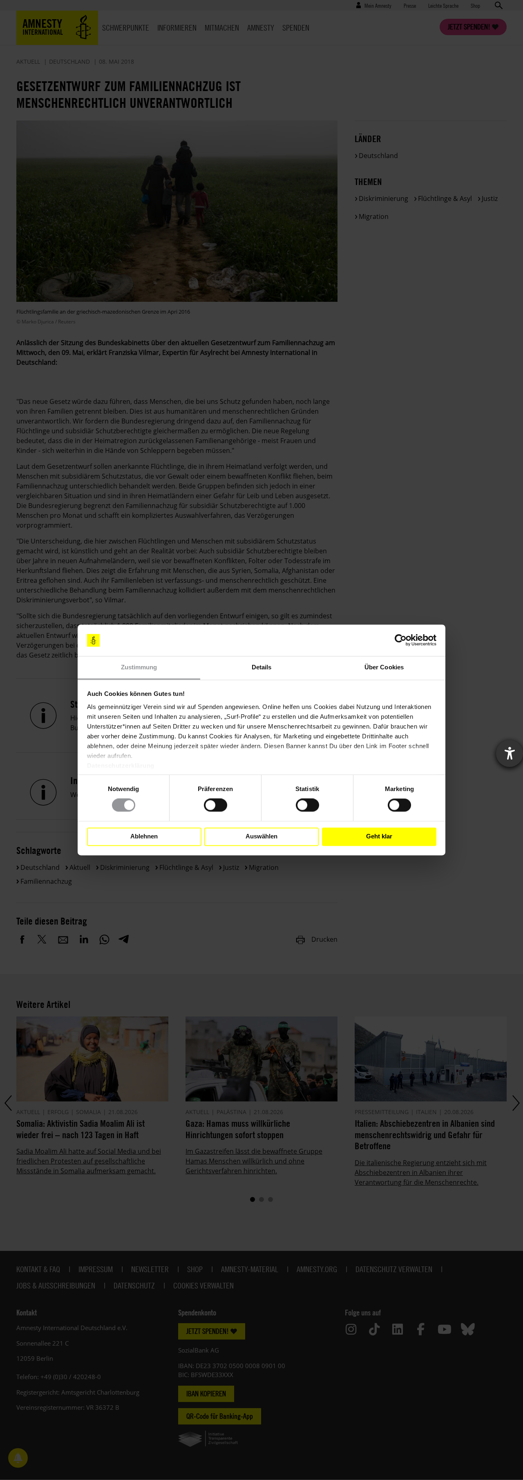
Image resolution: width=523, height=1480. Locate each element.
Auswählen (261, 836)
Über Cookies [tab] (384, 667)
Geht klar (379, 836)
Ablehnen (144, 836)
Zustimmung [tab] (139, 667)
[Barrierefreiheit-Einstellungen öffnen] (509, 753)
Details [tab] (262, 667)
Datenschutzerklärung (120, 765)
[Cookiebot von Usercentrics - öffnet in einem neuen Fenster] (400, 640)
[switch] (215, 805)
